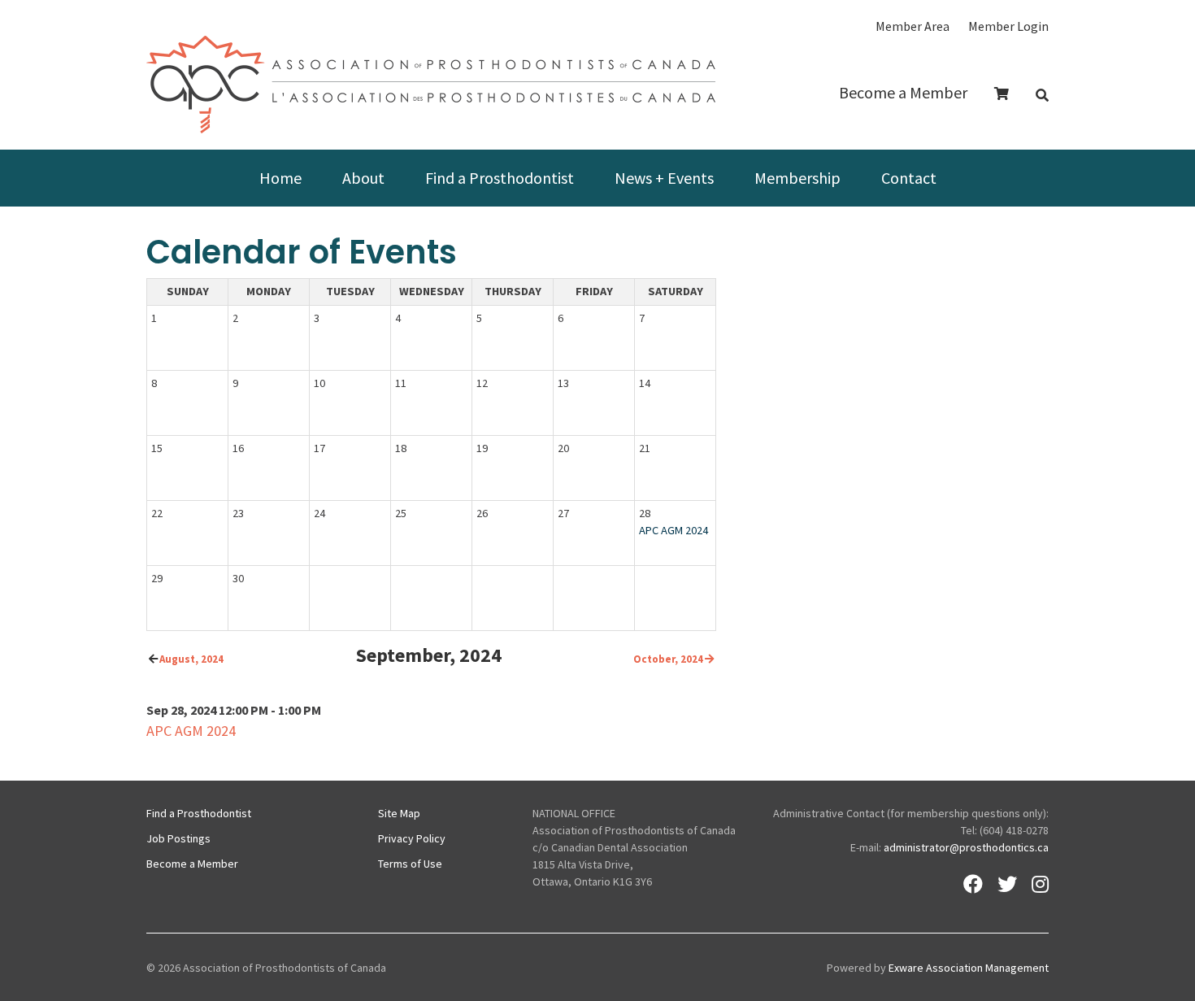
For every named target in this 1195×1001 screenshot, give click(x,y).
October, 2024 (668, 659)
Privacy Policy (411, 838)
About (363, 178)
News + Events (664, 178)
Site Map (399, 813)
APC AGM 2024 (673, 530)
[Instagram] (1040, 884)
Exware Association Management (969, 967)
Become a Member (903, 92)
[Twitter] (1007, 884)
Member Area (912, 26)
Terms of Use (410, 863)
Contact (908, 178)
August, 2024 (191, 659)
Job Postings (178, 838)
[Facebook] (973, 884)
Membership (797, 178)
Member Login (1008, 26)
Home (280, 178)
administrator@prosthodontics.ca (966, 847)
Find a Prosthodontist (499, 178)
